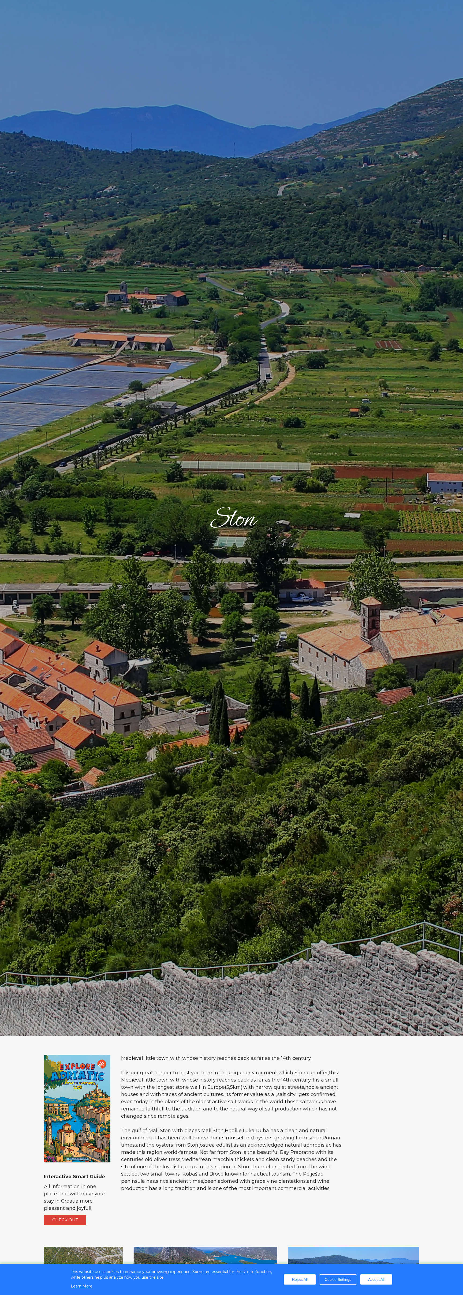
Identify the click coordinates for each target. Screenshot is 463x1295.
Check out (65, 1219)
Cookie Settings (338, 1279)
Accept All (376, 1279)
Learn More (81, 1286)
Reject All (300, 1279)
